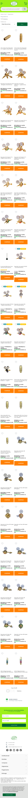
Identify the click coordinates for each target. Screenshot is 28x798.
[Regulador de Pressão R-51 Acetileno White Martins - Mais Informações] (20, 332)
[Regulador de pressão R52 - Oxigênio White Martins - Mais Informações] (7, 332)
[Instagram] (11, 750)
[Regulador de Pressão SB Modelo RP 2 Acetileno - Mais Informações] (20, 551)
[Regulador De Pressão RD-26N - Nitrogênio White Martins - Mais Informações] (7, 73)
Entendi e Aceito (9, 794)
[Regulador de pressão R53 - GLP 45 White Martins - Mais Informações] (20, 294)
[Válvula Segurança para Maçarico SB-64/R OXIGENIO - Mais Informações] (7, 661)
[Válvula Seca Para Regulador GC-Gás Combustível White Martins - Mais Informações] (20, 38)
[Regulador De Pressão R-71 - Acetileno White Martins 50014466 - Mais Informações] (20, 147)
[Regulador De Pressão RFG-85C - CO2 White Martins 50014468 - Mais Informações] (7, 183)
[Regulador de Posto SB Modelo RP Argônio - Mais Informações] (20, 477)
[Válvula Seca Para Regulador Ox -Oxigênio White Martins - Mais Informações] (7, 38)
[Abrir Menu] (2, 4)
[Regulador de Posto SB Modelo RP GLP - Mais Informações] (20, 514)
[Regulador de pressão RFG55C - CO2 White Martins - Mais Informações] (20, 256)
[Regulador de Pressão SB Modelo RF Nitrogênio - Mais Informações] (7, 477)
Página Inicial (4, 14)
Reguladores (10, 14)
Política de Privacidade (13, 791)
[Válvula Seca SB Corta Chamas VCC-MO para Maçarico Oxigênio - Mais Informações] (7, 441)
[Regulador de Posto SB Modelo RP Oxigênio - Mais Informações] (20, 624)
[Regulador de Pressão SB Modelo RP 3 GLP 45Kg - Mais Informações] (7, 551)
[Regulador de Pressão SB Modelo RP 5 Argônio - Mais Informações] (20, 587)
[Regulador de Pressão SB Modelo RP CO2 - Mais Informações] (20, 441)
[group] (14, 700)
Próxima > (19, 690)
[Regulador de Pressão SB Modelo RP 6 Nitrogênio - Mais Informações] (7, 587)
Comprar (7, 59)
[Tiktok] (21, 750)
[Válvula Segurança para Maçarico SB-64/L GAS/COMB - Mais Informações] (20, 661)
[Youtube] (14, 750)
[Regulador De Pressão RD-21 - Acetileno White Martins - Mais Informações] (20, 110)
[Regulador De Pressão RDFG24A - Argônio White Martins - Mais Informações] (20, 73)
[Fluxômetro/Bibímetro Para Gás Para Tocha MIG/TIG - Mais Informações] (7, 256)
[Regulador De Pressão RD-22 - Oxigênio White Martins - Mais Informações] (7, 110)
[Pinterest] (17, 750)
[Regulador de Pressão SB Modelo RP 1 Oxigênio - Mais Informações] (7, 624)
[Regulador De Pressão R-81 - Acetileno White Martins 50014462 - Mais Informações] (20, 219)
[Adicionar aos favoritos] (2, 30)
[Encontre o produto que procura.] (24, 9)
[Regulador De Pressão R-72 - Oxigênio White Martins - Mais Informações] (7, 147)
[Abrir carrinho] (25, 4)
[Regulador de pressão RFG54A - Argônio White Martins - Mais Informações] (7, 294)
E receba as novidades (14, 711)
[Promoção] (23, 249)
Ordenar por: (3, 21)
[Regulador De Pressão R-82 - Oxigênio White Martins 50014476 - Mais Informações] (7, 219)
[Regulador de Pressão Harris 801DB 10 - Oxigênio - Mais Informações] (7, 369)
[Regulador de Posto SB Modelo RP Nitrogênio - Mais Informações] (7, 514)
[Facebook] (7, 750)
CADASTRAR (14, 725)
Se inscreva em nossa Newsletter (14, 710)
